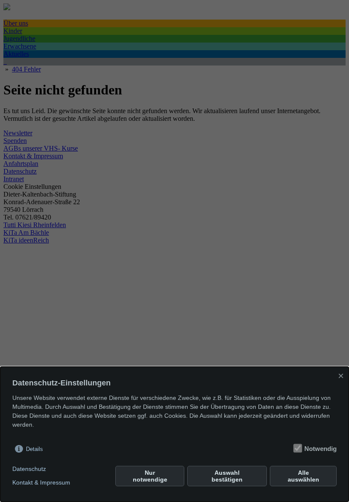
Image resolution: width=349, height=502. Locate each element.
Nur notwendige (150, 476)
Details (34, 449)
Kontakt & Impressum (41, 482)
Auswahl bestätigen (227, 476)
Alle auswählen (303, 476)
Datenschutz (29, 468)
